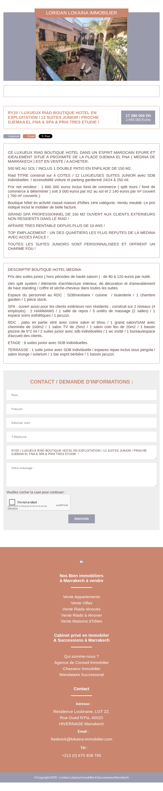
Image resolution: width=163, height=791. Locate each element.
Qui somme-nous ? (81, 656)
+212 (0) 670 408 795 (81, 755)
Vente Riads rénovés (81, 609)
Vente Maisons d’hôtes (81, 621)
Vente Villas (81, 603)
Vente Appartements (81, 597)
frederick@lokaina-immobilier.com (81, 739)
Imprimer (13, 136)
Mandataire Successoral (81, 674)
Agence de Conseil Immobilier (81, 662)
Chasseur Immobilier (81, 668)
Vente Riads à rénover (81, 615)
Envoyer (81, 519)
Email (31, 136)
